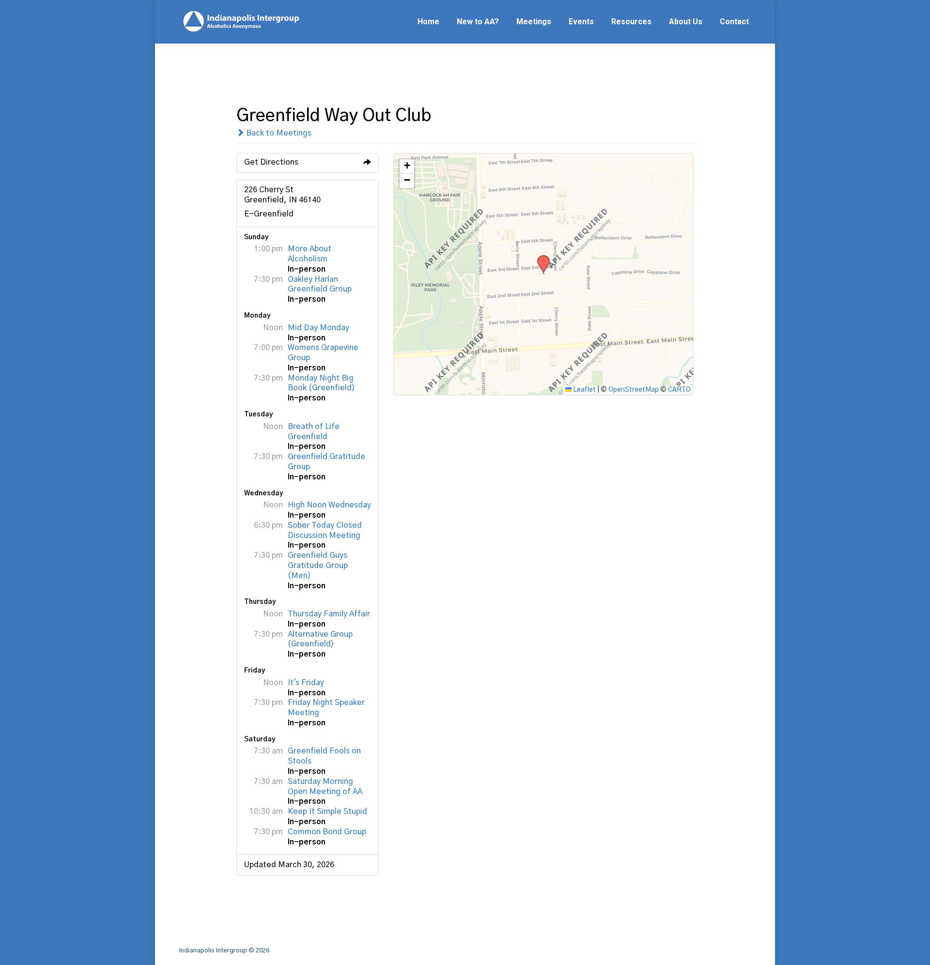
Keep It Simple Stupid (327, 811)
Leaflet (584, 389)
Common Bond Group (327, 832)
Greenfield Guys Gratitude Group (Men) (318, 565)
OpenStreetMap (633, 389)
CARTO (679, 389)
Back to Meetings (277, 133)
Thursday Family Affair (329, 614)
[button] (540, 258)
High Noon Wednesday (329, 505)
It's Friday (306, 683)
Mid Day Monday (318, 328)
